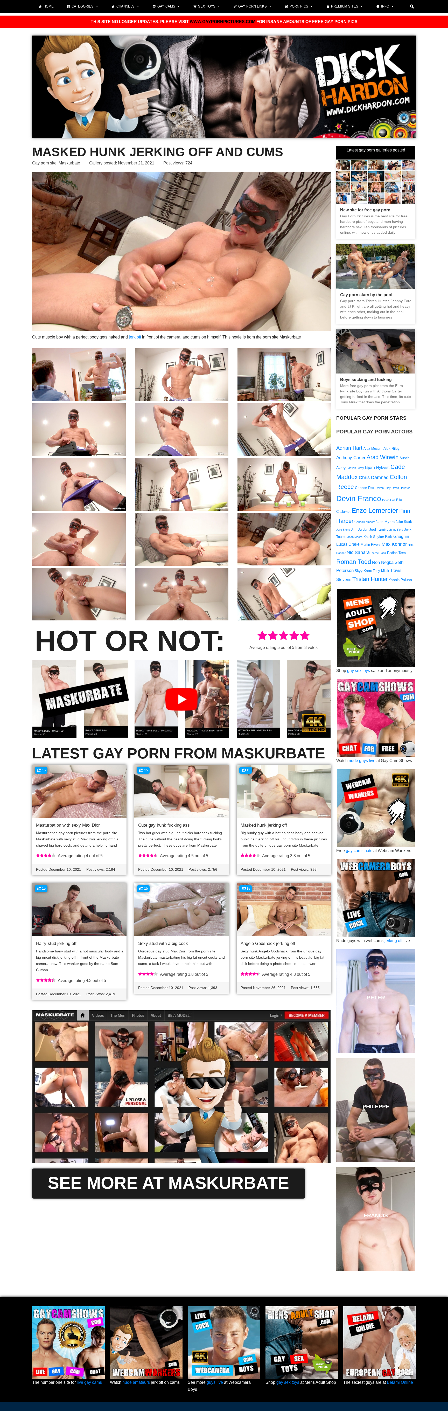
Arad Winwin (382, 457)
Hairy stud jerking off (56, 943)
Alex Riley (391, 448)
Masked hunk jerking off (264, 825)
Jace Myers (385, 522)
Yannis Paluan (400, 580)
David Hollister (401, 487)
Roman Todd (353, 561)
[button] (412, 6)
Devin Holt (388, 500)
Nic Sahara (358, 552)
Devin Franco (358, 498)
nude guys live (362, 760)
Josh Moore (354, 536)
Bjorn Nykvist (377, 467)
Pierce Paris (378, 553)
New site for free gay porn (365, 210)
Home (49, 6)
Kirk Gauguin (397, 536)
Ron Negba (383, 562)
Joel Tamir (377, 529)
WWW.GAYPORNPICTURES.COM (222, 21)
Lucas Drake (348, 544)
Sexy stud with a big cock (163, 943)
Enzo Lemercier (375, 510)
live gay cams (89, 1382)
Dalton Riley (383, 487)
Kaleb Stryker (373, 537)
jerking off (393, 940)
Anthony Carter (351, 457)
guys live (215, 1382)
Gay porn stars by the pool (366, 295)
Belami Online (400, 1382)
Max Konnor (394, 544)
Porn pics (299, 6)
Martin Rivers (371, 545)
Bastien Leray (355, 467)
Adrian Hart (349, 448)
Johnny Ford (395, 529)
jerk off (135, 337)
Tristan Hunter (370, 579)
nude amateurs (136, 1382)
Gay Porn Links (252, 6)
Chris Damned (374, 477)
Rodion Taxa (396, 553)
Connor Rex (365, 488)
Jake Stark (404, 522)
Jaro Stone (343, 529)
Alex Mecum (372, 449)
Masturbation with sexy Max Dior (68, 825)
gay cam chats (359, 850)
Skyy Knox (363, 571)
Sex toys (206, 6)
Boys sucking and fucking (366, 379)
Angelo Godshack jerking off (268, 943)
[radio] (262, 636)
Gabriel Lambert (364, 521)
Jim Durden (359, 529)
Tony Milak (381, 571)
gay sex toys (358, 670)
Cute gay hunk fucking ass (164, 825)
